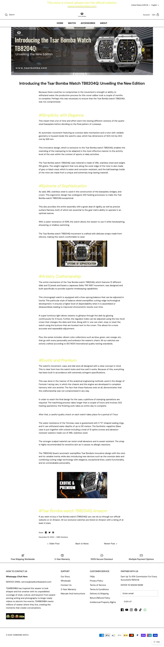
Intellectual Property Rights (103, 602)
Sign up (128, 601)
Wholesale (66, 580)
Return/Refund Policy (100, 598)
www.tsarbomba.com (82, 6)
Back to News (82, 543)
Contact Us (66, 585)
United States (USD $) (139, 5)
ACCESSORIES (88, 23)
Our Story (65, 576)
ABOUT (103, 23)
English (154, 5)
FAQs (92, 576)
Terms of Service (98, 585)
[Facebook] (122, 609)
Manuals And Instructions (73, 593)
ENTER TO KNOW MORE (132, 585)
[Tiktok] (140, 609)
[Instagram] (131, 609)
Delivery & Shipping (99, 593)
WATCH (72, 23)
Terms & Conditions (99, 589)
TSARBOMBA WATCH (20, 635)
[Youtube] (126, 609)
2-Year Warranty (68, 589)
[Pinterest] (135, 609)
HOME (60, 23)
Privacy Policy (96, 580)
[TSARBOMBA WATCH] (82, 15)
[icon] (145, 609)
